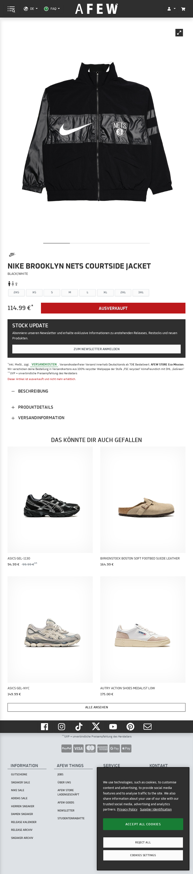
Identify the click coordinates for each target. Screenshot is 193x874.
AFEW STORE (96, 9)
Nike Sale (17, 790)
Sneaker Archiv (22, 838)
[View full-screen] (179, 32)
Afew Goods (66, 802)
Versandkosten (44, 364)
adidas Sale (19, 798)
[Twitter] (96, 726)
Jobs (60, 774)
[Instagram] (62, 726)
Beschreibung (32, 391)
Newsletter (66, 810)
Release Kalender (23, 822)
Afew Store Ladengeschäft (68, 792)
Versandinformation (40, 417)
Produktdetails (35, 407)
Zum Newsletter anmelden (97, 349)
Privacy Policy (127, 809)
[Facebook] (45, 726)
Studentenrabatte (71, 818)
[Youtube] (113, 726)
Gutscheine (19, 774)
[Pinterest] (130, 726)
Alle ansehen (96, 707)
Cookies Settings (143, 855)
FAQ (53, 9)
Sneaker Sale (20, 782)
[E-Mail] (148, 726)
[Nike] (13, 255)
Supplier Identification (156, 809)
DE (32, 9)
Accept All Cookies (143, 824)
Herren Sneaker (22, 806)
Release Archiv (21, 830)
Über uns (64, 782)
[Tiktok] (79, 726)
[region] (143, 818)
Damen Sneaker (22, 814)
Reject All (143, 842)
